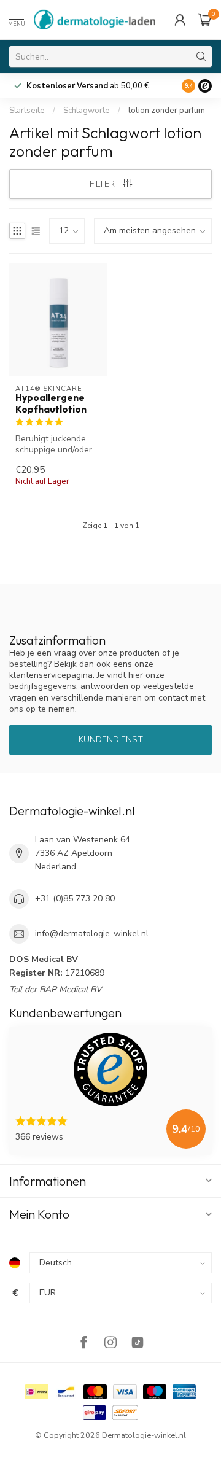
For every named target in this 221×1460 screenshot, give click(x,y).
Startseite (27, 110)
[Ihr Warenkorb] (205, 19)
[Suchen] (201, 56)
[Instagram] (110, 1343)
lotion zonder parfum (166, 110)
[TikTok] (137, 1343)
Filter (103, 184)
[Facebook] (83, 1343)
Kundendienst (111, 739)
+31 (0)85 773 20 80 (75, 898)
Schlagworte (86, 110)
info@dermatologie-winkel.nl (92, 933)
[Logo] (205, 86)
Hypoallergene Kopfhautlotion (51, 403)
